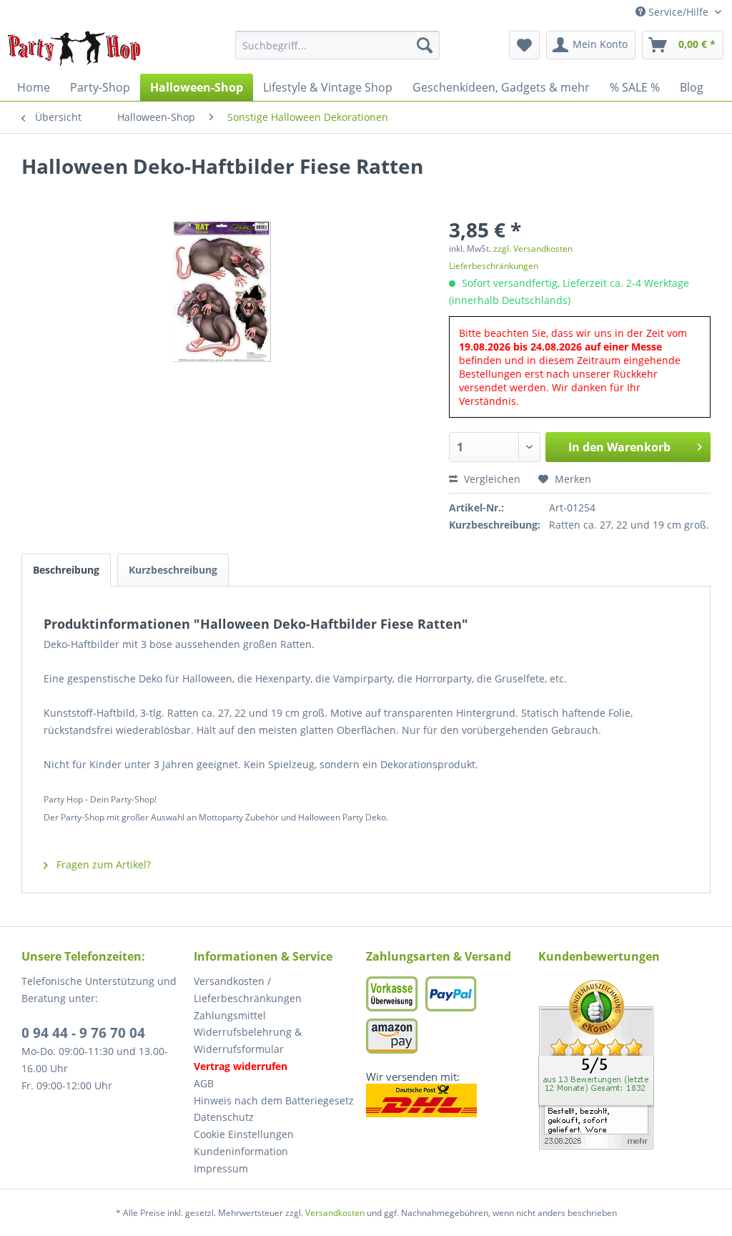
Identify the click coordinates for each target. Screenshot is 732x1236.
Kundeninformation (241, 1151)
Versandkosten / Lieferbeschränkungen (248, 989)
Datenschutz (224, 1117)
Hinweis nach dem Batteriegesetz (274, 1100)
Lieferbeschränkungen (493, 266)
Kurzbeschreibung (173, 570)
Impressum (221, 1168)
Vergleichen (490, 479)
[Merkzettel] (524, 45)
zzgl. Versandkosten (533, 248)
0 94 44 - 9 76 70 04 (83, 1033)
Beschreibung (66, 570)
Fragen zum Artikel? (102, 864)
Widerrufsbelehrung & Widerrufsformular (248, 1040)
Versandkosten (335, 1213)
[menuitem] (337, 45)
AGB (204, 1083)
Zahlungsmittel (230, 1015)
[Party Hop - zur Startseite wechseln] (74, 49)
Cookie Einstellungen (244, 1134)
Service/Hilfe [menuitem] (678, 12)
